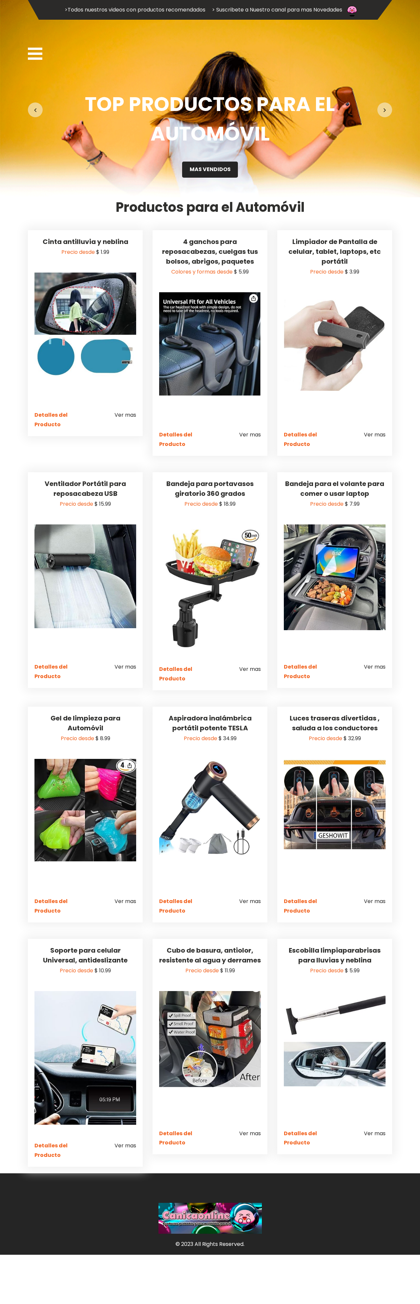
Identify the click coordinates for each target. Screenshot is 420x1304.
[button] (35, 109)
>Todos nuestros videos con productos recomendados (135, 9)
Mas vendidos (210, 169)
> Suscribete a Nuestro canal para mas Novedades (277, 9)
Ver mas (125, 415)
